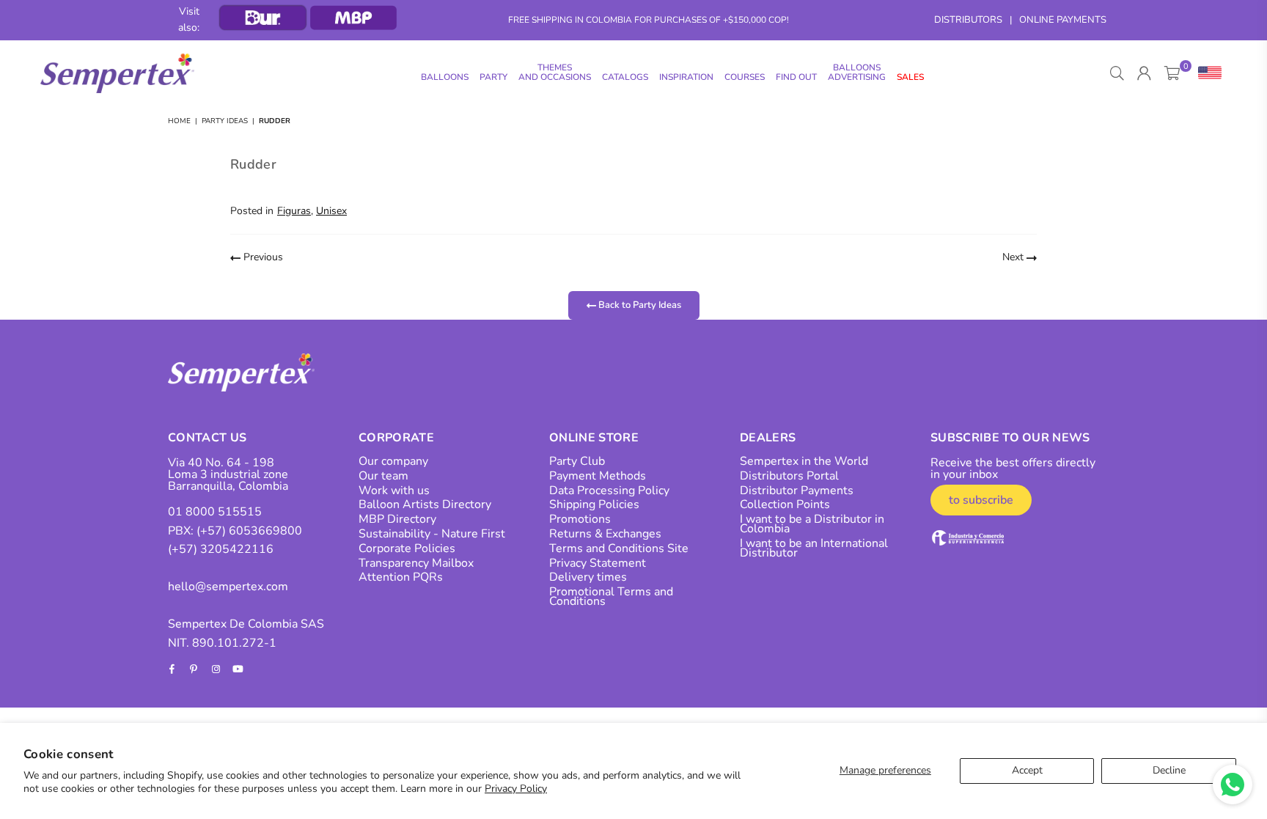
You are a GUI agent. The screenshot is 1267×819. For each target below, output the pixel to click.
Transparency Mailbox (416, 563)
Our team (383, 476)
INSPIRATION (686, 77)
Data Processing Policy (609, 490)
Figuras (294, 211)
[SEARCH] (1117, 73)
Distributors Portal (789, 476)
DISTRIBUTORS (968, 19)
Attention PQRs (401, 577)
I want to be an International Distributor (814, 548)
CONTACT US (207, 438)
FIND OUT (796, 77)
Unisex (331, 211)
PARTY (493, 77)
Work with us (394, 490)
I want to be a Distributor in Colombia (812, 524)
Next (1014, 257)
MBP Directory (397, 519)
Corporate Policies (407, 548)
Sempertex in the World (804, 461)
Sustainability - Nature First (432, 534)
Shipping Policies (594, 504)
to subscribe (981, 500)
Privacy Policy (516, 789)
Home (179, 121)
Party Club (577, 461)
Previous (261, 257)
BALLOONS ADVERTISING (857, 72)
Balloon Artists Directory (425, 504)
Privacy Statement (597, 563)
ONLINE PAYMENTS (1062, 19)
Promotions (580, 519)
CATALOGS (625, 77)
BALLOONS (445, 77)
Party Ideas (225, 121)
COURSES (744, 77)
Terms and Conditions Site (618, 548)
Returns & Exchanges (605, 534)
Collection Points (785, 504)
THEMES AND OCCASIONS (554, 72)
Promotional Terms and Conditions (611, 596)
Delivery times (588, 577)
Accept (1027, 770)
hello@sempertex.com (228, 587)
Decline (1169, 770)
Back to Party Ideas (638, 305)
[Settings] (1206, 73)
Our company (393, 461)
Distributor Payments (796, 490)
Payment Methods (597, 476)
